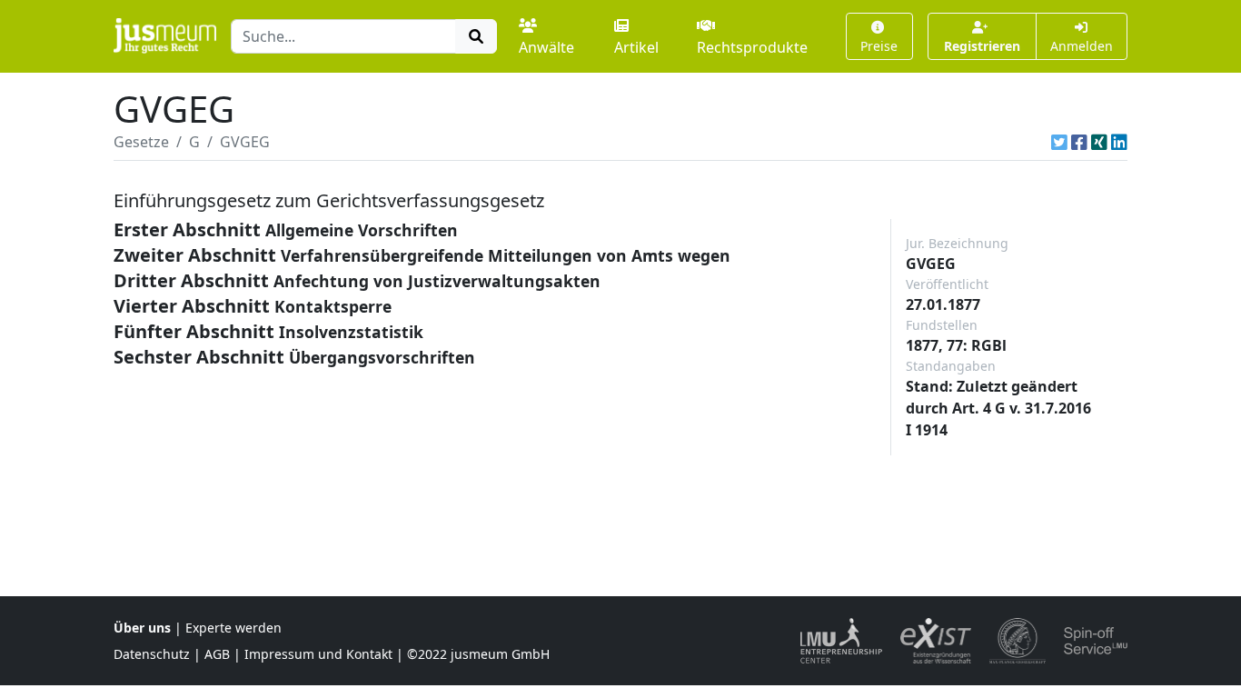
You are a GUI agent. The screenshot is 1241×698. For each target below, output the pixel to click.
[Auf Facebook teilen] (1079, 142)
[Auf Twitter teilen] (1059, 142)
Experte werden (233, 627)
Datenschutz (152, 654)
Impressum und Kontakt (318, 654)
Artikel (636, 47)
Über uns (142, 627)
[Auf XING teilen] (1099, 142)
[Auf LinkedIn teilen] (1119, 142)
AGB (217, 654)
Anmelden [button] (1081, 46)
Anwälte (546, 47)
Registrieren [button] (982, 46)
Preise (879, 46)
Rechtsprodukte (752, 47)
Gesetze (141, 142)
